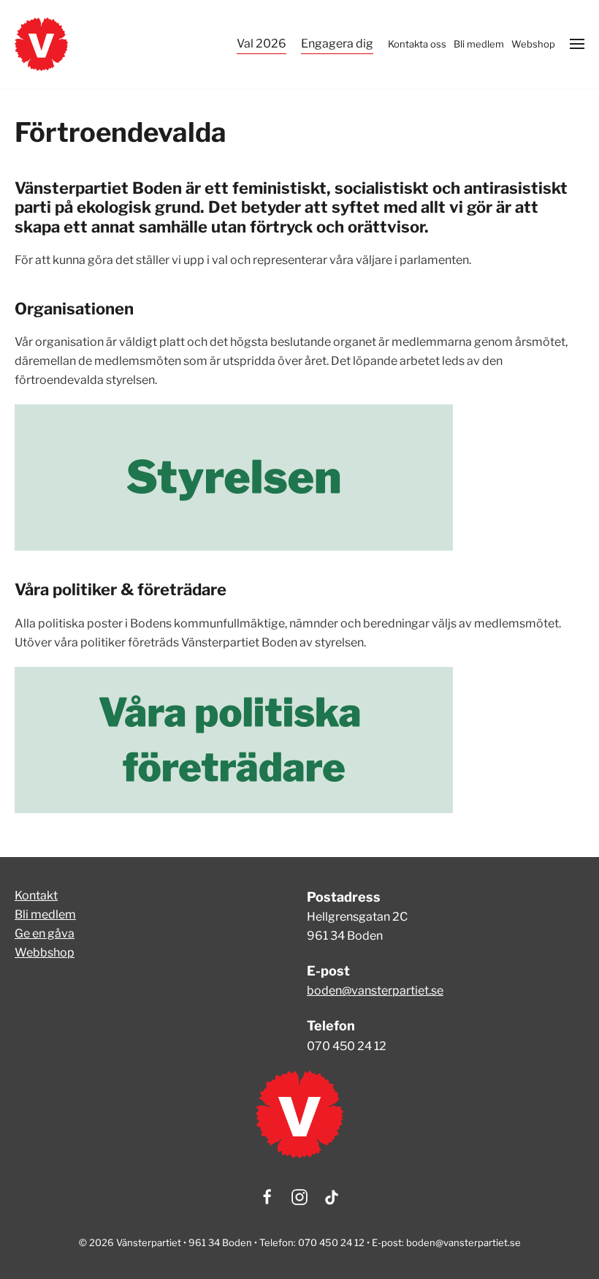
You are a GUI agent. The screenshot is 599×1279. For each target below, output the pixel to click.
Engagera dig (337, 43)
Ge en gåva (45, 933)
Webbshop (45, 952)
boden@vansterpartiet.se (375, 990)
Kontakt (36, 895)
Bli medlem (45, 914)
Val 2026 (261, 43)
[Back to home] (41, 44)
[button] (577, 44)
